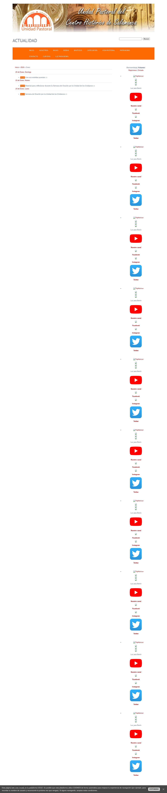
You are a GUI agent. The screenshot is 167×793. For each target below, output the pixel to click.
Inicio (17, 67)
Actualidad (25, 40)
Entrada (140, 70)
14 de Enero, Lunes (22, 89)
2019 (22, 67)
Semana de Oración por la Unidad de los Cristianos (45, 94)
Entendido (154, 789)
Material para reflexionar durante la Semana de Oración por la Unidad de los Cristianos (59, 86)
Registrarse (132, 70)
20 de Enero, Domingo (23, 72)
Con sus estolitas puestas (35, 77)
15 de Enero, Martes (22, 80)
